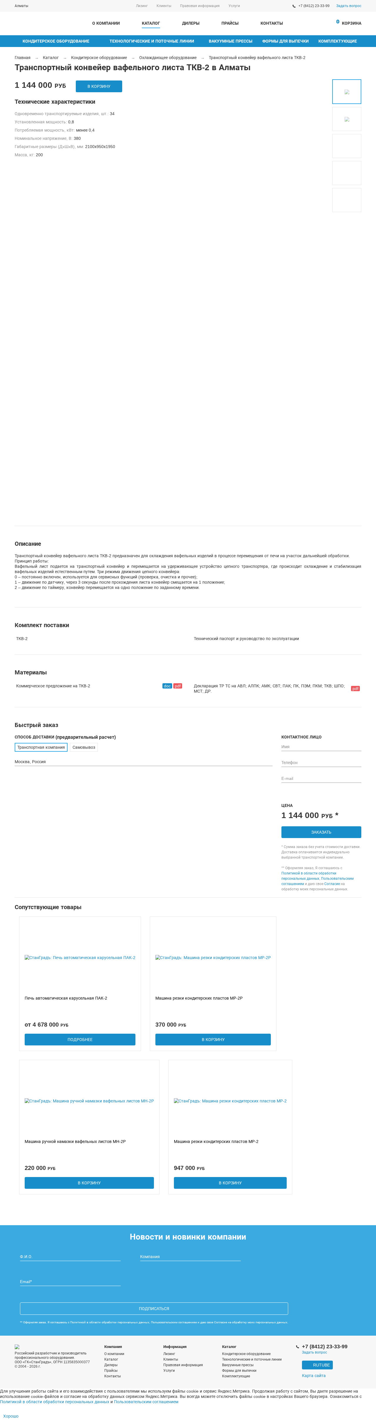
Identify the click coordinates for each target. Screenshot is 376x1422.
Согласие (332, 884)
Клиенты (164, 6)
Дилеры (190, 23)
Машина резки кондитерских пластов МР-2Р (199, 998)
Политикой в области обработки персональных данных (109, 1322)
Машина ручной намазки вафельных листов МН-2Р (75, 1141)
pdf (178, 686)
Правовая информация (200, 6)
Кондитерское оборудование (56, 41)
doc (167, 686)
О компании (106, 23)
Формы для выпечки (285, 41)
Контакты (272, 23)
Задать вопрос (348, 6)
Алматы (21, 6)
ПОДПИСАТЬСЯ (154, 1308)
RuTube (321, 1365)
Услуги (234, 6)
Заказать (321, 832)
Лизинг (142, 6)
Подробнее (80, 1039)
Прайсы (230, 23)
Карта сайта (314, 1376)
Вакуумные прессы (230, 41)
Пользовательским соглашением (174, 1322)
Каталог (151, 23)
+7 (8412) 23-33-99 (314, 6)
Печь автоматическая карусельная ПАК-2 (66, 998)
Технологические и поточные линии (152, 41)
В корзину (99, 86)
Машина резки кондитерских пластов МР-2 (216, 1141)
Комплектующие (337, 41)
